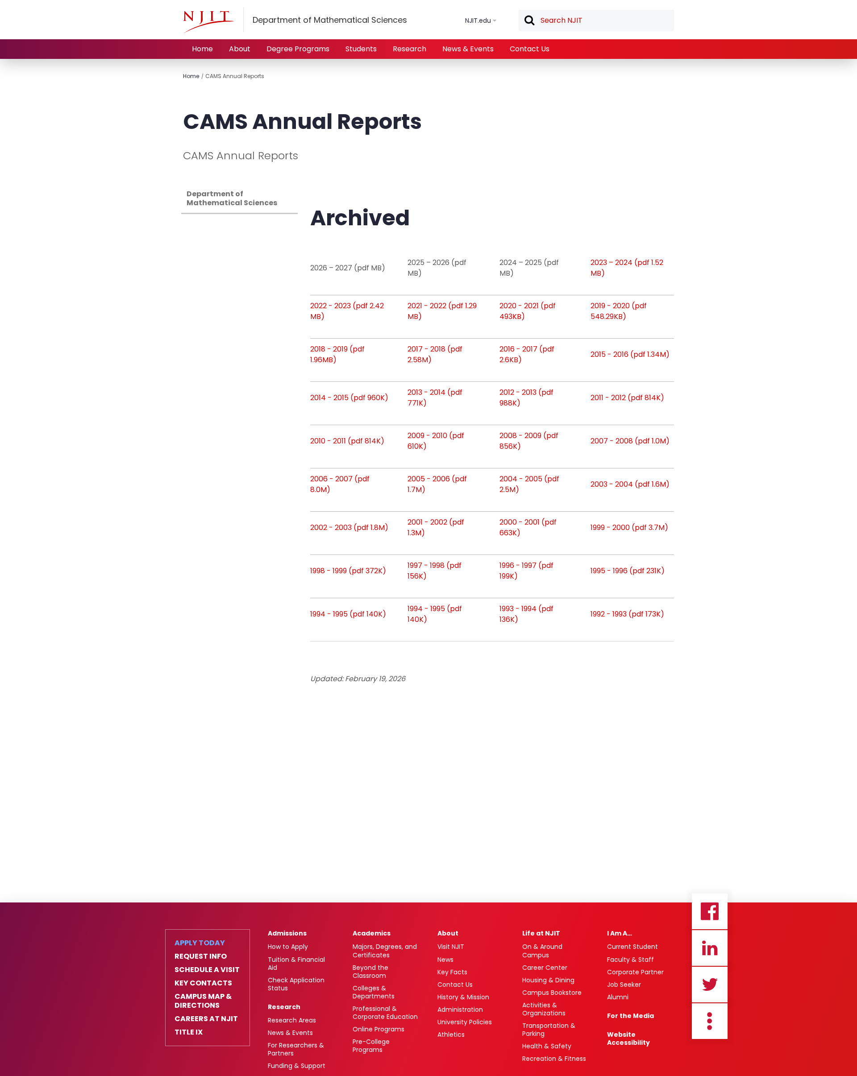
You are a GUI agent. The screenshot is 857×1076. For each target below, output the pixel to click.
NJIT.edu (478, 20)
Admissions (287, 933)
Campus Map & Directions (203, 1001)
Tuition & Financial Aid (296, 964)
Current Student (632, 947)
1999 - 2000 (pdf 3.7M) (629, 527)
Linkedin (710, 948)
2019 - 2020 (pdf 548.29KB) (619, 311)
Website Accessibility (628, 1038)
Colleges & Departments (374, 992)
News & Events (468, 49)
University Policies (464, 1022)
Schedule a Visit (207, 969)
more (710, 1021)
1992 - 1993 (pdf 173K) (627, 614)
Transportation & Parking (548, 1030)
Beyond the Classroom (370, 972)
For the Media (630, 1016)
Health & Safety (546, 1046)
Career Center (544, 968)
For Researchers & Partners (296, 1049)
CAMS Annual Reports (234, 76)
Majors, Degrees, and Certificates (385, 951)
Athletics (451, 1034)
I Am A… (619, 933)
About (239, 49)
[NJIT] (208, 22)
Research (409, 49)
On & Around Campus (542, 951)
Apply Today (200, 943)
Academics (372, 933)
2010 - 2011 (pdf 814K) (347, 441)
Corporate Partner (635, 972)
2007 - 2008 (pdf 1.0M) (630, 441)
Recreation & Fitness (554, 1059)
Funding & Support (296, 1066)
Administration (460, 1010)
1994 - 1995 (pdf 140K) (348, 614)
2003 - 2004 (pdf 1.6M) (630, 484)
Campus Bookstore (552, 993)
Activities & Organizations (544, 1009)
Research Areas (292, 1020)
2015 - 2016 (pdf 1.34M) (630, 354)
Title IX (189, 1032)
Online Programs (378, 1029)
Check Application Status (296, 984)
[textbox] (596, 20)
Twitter (710, 984)
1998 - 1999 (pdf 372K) (348, 571)
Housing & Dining (548, 980)
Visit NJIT (450, 947)
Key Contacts (203, 983)
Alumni (617, 997)
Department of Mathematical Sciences (232, 198)
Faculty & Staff (630, 960)
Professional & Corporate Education (385, 1013)
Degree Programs (297, 49)
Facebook (710, 911)
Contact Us (529, 49)
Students (361, 49)
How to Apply (288, 947)
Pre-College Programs (371, 1046)
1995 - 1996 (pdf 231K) (628, 571)
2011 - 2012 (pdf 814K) (627, 398)
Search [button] (529, 21)
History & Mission (463, 997)
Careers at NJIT (206, 1018)
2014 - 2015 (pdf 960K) (349, 398)
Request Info (201, 956)
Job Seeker (624, 985)
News (445, 960)
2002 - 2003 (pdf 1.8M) (349, 527)
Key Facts (452, 972)
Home (202, 49)
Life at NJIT (541, 933)
